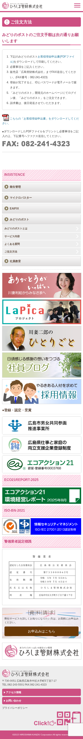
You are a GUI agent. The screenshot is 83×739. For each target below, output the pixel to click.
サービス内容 (12, 236)
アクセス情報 (13, 692)
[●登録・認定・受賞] (41, 433)
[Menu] (77, 5)
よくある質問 (12, 243)
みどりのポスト (19, 219)
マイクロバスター (21, 197)
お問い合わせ (13, 700)
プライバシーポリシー (15, 707)
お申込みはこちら (41, 631)
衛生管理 (15, 186)
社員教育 (15, 261)
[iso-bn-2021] (41, 533)
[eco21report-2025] (41, 503)
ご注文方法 (10, 251)
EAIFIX (14, 208)
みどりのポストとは (15, 228)
